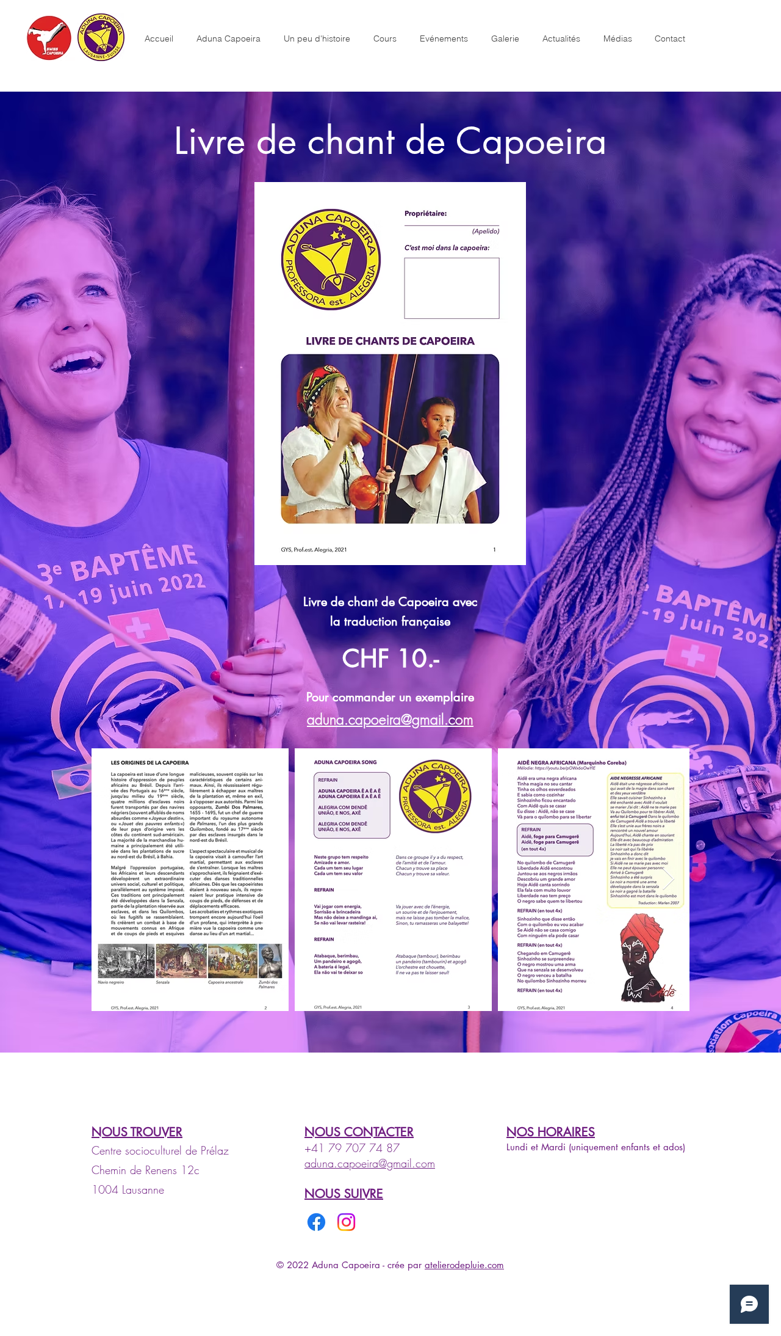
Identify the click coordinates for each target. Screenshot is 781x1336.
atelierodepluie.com (464, 1265)
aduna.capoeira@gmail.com (390, 719)
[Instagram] (346, 1222)
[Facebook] (316, 1222)
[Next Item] (668, 879)
